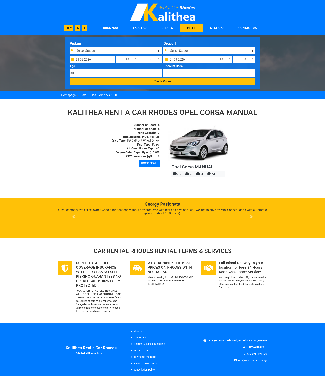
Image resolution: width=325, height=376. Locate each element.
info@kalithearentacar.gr (252, 360)
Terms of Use (141, 350)
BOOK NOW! (149, 163)
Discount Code (173, 66)
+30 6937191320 (257, 353)
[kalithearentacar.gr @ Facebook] (84, 28)
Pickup (75, 43)
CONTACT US (247, 28)
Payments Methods (145, 357)
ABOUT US (140, 28)
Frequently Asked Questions (149, 344)
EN (68, 28)
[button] (74, 216)
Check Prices (162, 81)
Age (72, 66)
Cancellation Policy (144, 369)
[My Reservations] (77, 28)
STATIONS (217, 28)
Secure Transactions (145, 363)
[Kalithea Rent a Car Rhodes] (162, 12)
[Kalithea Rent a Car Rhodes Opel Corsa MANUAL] (198, 143)
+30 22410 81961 (256, 347)
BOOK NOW (110, 28)
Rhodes (167, 28)
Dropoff (169, 43)
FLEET (191, 28)
